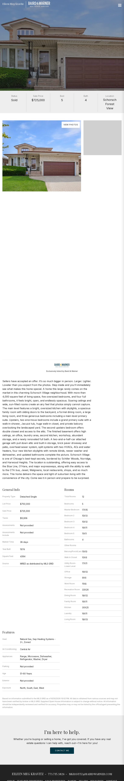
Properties (62, 201)
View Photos (71, 124)
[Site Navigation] (119, 5)
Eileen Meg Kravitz (28, 774)
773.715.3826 (56, 774)
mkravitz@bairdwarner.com (90, 774)
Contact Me (62, 750)
